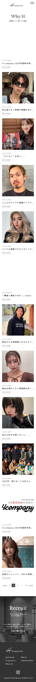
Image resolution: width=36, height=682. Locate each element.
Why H (23, 657)
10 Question (10, 661)
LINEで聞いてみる (18, 631)
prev (5, 585)
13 (26, 585)
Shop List (9, 664)
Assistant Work (27, 661)
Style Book (10, 657)
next (31, 585)
